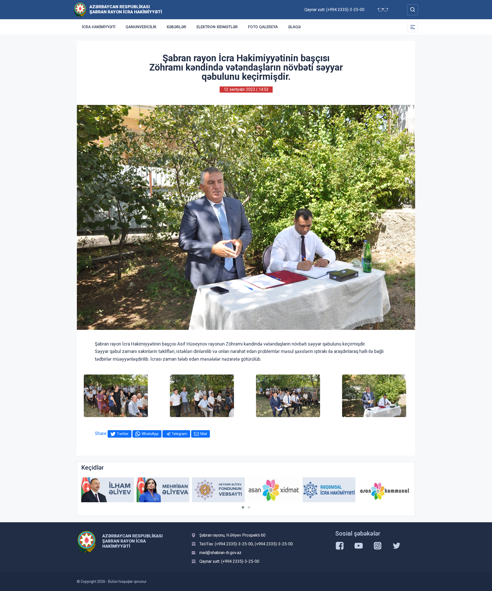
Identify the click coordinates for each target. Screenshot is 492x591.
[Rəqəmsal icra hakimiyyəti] (329, 489)
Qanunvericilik (141, 27)
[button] (243, 507)
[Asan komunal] (384, 489)
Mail (203, 434)
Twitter (123, 434)
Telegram (179, 434)
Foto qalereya (263, 27)
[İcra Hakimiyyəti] (80, 9)
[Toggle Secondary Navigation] (412, 27)
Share (101, 433)
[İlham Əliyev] (107, 489)
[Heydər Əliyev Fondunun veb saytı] (218, 489)
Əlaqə (294, 27)
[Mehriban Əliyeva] (163, 489)
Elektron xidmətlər (217, 27)
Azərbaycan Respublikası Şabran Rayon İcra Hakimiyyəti (125, 9)
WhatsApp (150, 434)
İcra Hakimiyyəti (98, 27)
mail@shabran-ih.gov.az (220, 552)
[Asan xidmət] (273, 489)
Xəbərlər (176, 27)
